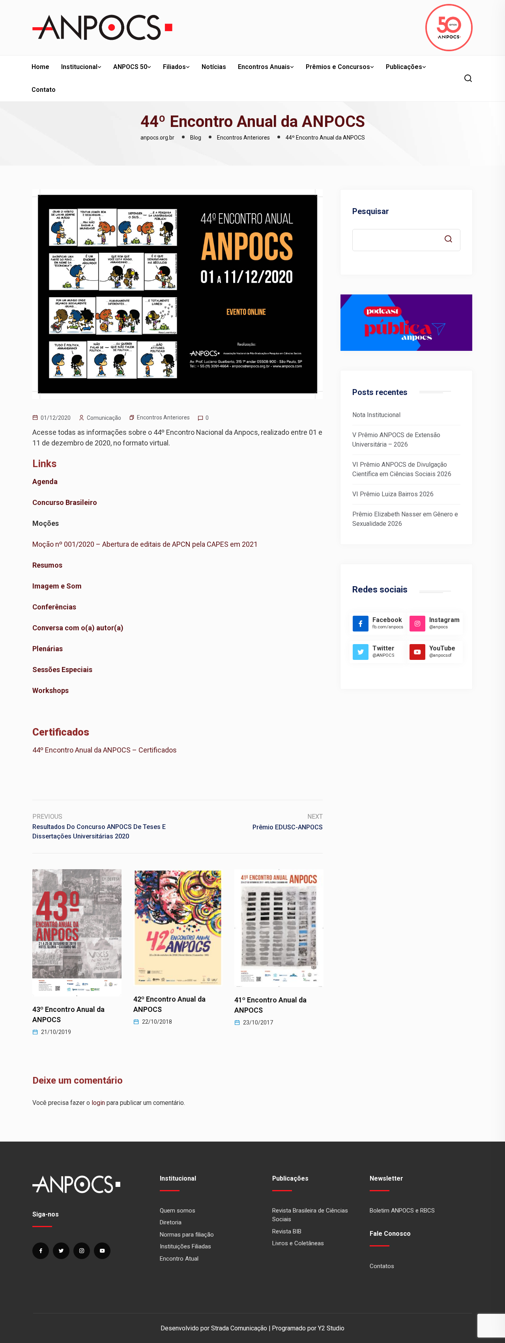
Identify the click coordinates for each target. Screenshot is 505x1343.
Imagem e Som (57, 586)
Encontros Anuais (264, 67)
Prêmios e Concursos (338, 67)
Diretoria (170, 1222)
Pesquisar (370, 211)
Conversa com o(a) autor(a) (77, 628)
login (98, 1102)
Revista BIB (286, 1231)
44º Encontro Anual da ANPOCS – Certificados (105, 750)
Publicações (404, 67)
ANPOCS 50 (130, 67)
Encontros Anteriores (163, 417)
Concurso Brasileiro (64, 502)
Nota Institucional (376, 415)
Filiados (174, 67)
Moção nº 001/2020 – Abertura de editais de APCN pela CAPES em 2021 (145, 544)
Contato (44, 89)
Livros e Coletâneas (298, 1243)
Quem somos (177, 1210)
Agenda (45, 481)
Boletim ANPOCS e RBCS (402, 1210)
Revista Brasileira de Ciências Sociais (310, 1215)
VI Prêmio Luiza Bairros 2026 (393, 494)
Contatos (382, 1266)
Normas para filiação (187, 1234)
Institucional (79, 67)
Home (40, 67)
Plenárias (47, 648)
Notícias (214, 67)
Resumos (47, 565)
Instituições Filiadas (185, 1246)
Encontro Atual (179, 1258)
